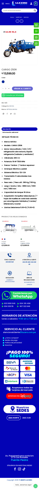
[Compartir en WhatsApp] (3, 114)
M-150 (4, 243)
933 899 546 (9, 303)
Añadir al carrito (22, 89)
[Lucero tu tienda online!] (19, 4)
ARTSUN (9, 109)
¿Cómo (8, 338)
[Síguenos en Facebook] (15, 469)
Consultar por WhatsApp (14, 95)
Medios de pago (11, 340)
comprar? (15, 338)
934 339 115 (8, 306)
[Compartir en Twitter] (11, 114)
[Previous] (1, 235)
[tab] (14, 417)
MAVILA (26, 17)
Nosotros (8, 345)
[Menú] (3, 3)
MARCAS (19, 17)
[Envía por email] (14, 114)
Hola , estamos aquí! (23, 485)
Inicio (12, 17)
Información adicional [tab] (10, 132)
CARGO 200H (25, 243)
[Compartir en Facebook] (7, 114)
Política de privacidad (13, 343)
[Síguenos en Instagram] (19, 469)
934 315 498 (25, 303)
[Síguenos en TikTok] (23, 469)
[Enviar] (35, 10)
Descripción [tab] (7, 129)
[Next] (38, 235)
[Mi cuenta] (31, 3)
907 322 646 (25, 306)
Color (3, 77)
